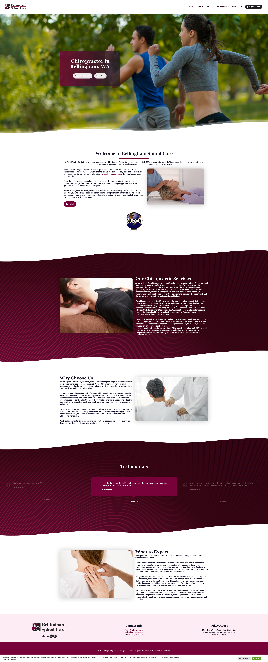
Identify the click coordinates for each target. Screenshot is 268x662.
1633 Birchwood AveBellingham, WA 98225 (134, 631)
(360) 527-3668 (253, 7)
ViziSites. (141, 651)
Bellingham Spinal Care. (111, 651)
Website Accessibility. (162, 651)
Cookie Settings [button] (244, 658)
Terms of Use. (150, 651)
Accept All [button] (256, 658)
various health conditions (111, 174)
